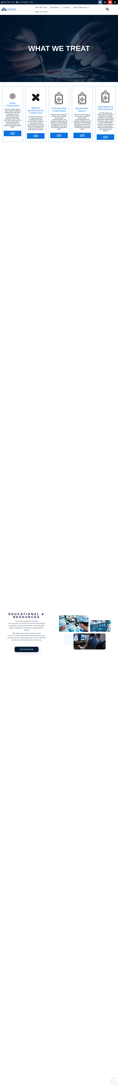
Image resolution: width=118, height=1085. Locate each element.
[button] (54, 7)
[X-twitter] (115, 2)
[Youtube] (110, 2)
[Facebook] (100, 2)
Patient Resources (80, 7)
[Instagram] (105, 2)
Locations (66, 7)
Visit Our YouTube (26, 649)
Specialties (54, 7)
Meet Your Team (41, 12)
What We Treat (41, 7)
